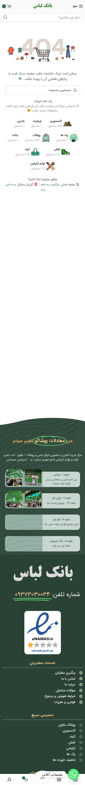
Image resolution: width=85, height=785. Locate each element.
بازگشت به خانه (49, 184)
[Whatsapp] (73, 774)
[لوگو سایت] (42, 6)
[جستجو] (5, 17)
